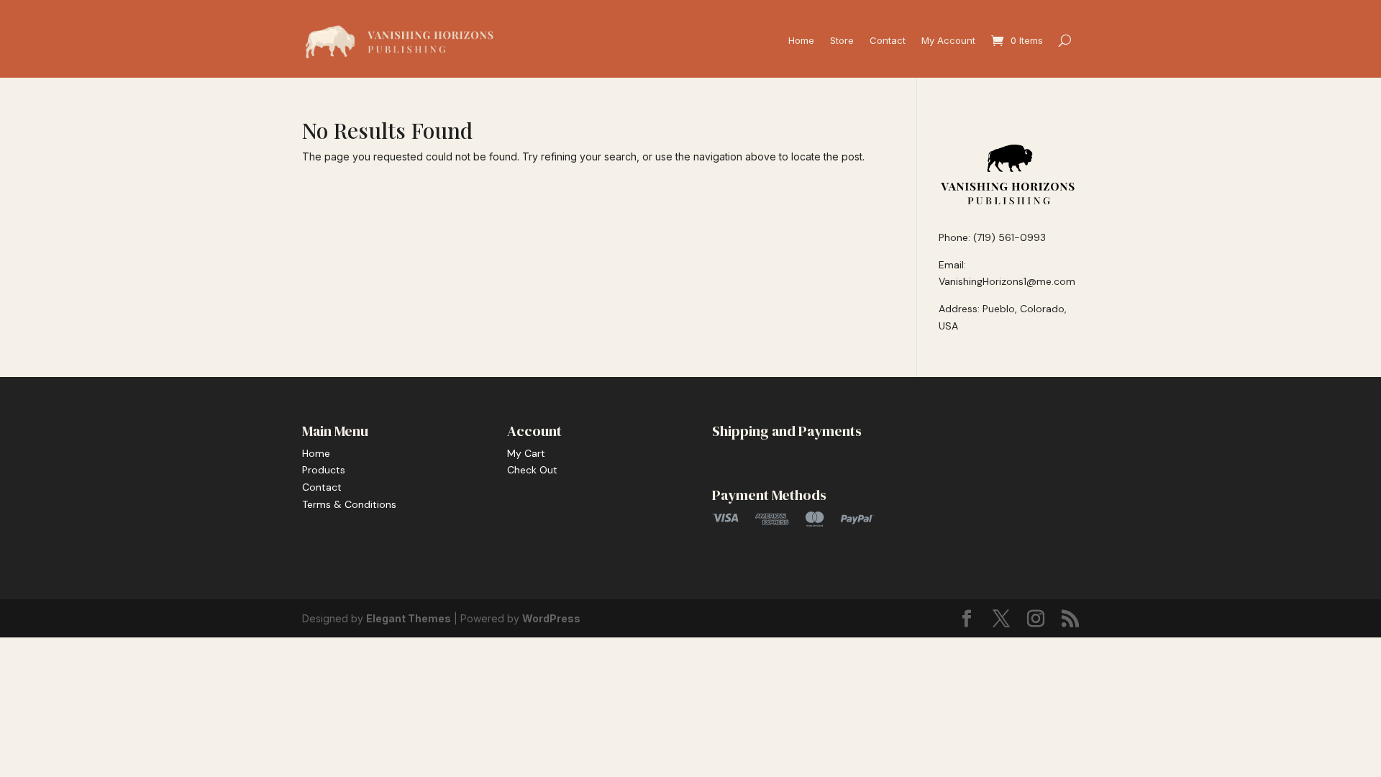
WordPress (551, 618)
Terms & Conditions (349, 504)
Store (842, 40)
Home (801, 40)
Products (323, 469)
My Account (948, 40)
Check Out (532, 469)
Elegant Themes (408, 618)
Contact (888, 40)
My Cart (526, 453)
